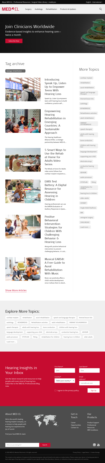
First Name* (59, 367)
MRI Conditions (92, 430)
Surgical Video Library (39, 2)
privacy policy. (73, 390)
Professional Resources (22, 2)
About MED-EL (7, 2)
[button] (86, 77)
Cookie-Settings (95, 452)
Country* (58, 377)
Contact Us (75, 427)
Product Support (93, 423)
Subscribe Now (14, 41)
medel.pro (52, 2)
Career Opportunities (76, 424)
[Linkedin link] (94, 445)
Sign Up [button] (93, 390)
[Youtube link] (98, 445)
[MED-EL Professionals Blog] (10, 9)
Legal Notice (85, 452)
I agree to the (68, 390)
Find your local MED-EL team (15, 434)
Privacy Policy (77, 452)
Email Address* (82, 378)
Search (44, 445)
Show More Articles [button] (16, 290)
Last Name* (83, 367)
